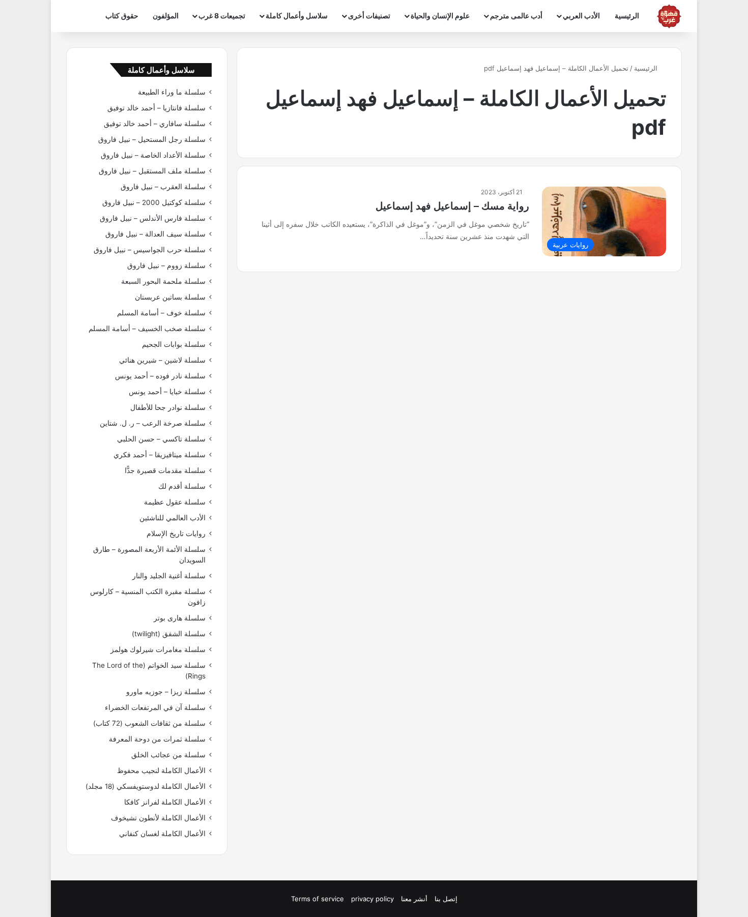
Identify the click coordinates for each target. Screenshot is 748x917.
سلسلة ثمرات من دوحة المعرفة (157, 739)
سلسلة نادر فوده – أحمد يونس (160, 376)
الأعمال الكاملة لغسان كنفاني (162, 834)
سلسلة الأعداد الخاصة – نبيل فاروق (153, 155)
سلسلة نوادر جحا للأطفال (168, 407)
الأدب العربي (581, 15)
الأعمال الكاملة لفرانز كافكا (165, 802)
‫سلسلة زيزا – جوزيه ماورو (166, 692)
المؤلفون (166, 15)
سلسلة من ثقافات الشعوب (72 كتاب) (149, 723)
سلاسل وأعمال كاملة (297, 15)
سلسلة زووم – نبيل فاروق (166, 265)
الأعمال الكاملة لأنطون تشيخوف (158, 818)
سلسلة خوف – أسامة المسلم (161, 313)
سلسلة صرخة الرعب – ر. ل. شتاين (153, 423)
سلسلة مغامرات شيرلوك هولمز (158, 649)
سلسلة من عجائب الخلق (168, 755)
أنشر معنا (414, 899)
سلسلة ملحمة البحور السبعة (163, 281)
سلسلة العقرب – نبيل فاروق (163, 187)
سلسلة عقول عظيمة (175, 502)
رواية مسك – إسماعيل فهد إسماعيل (452, 206)
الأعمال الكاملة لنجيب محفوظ (161, 770)
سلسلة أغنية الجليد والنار (169, 576)
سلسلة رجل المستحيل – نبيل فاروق (152, 139)
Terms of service (317, 899)
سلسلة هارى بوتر (180, 618)
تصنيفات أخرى (369, 15)
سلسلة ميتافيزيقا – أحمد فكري (159, 455)
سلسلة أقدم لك (182, 486)
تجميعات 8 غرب (221, 15)
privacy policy (372, 899)
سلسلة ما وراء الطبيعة (172, 92)
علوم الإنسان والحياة (440, 15)
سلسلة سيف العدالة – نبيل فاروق (155, 234)
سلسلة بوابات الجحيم (174, 344)
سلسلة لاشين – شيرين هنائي (162, 360)
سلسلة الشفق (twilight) (169, 634)
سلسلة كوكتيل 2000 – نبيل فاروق (154, 202)
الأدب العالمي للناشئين (172, 518)
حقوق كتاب (121, 15)
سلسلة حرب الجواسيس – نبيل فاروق (150, 250)
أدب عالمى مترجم (516, 15)
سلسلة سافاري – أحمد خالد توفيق (155, 124)
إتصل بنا (446, 899)
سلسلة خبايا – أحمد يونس (167, 392)
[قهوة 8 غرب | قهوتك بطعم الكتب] (669, 16)
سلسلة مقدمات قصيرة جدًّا (165, 470)
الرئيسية (627, 15)
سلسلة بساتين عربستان (170, 297)
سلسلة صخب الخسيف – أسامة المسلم (147, 328)
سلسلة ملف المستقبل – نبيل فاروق (152, 171)
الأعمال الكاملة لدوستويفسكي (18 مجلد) (145, 786)
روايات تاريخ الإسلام (176, 533)
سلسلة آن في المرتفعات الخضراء (155, 707)
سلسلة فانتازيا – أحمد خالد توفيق (156, 108)
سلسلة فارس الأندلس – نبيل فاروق (153, 218)
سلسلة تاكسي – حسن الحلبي (161, 439)
